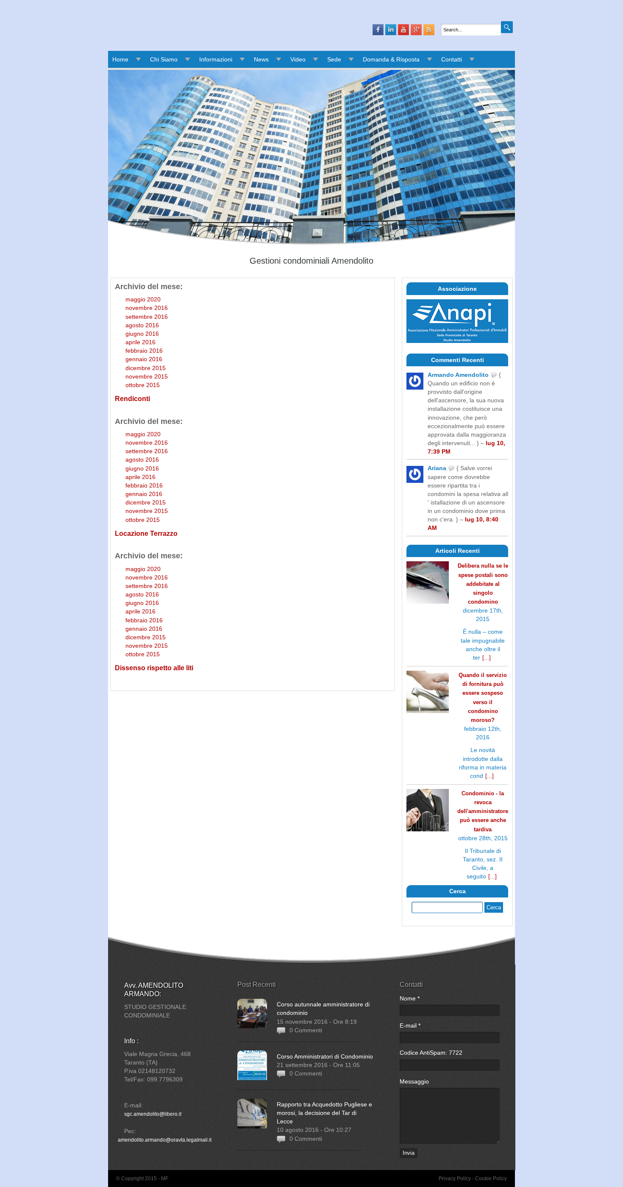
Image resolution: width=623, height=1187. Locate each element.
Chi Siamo (164, 59)
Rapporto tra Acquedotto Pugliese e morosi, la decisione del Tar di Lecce (324, 1113)
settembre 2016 (146, 316)
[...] (486, 657)
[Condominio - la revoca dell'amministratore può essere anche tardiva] (427, 811)
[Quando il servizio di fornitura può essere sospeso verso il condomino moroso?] (427, 693)
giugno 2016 (142, 333)
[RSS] (428, 29)
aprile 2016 (140, 342)
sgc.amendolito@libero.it (152, 1114)
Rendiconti (132, 398)
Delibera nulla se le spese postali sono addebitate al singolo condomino (483, 584)
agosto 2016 (142, 325)
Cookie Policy (491, 1178)
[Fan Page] (378, 29)
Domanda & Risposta (391, 59)
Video (298, 59)
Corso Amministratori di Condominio (325, 1056)
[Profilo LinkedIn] (390, 29)
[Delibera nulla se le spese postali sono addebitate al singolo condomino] (427, 583)
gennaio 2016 (143, 359)
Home (120, 59)
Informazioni (215, 59)
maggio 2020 (143, 299)
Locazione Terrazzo (146, 533)
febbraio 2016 (144, 350)
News (261, 59)
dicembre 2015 (145, 368)
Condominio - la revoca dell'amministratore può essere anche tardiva (482, 811)
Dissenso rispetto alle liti (154, 668)
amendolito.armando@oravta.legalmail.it (164, 1140)
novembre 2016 (146, 307)
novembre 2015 (146, 376)
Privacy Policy (455, 1178)
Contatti (451, 59)
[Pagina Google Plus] (416, 29)
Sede (334, 59)
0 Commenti (305, 1030)
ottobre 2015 (142, 385)
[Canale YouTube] (403, 29)
